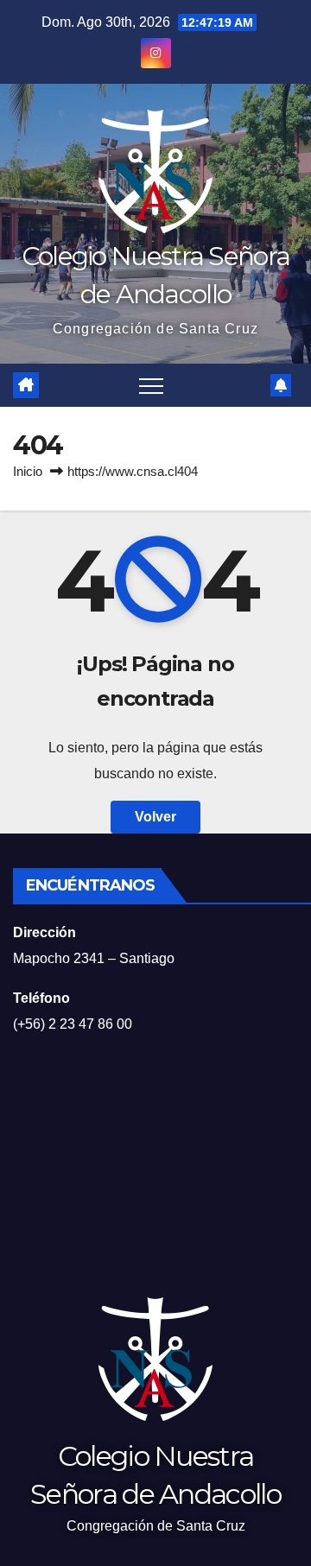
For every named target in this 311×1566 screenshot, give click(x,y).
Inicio (27, 471)
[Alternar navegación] (151, 385)
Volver (155, 816)
